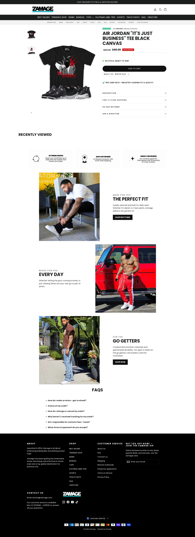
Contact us (103, 457)
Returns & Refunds (106, 465)
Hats (99, 22)
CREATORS (152, 17)
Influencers (121, 22)
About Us (101, 448)
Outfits (92, 22)
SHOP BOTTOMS (122, 217)
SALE (143, 17)
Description (109, 93)
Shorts (85, 22)
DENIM (71, 17)
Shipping (101, 461)
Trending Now (51, 22)
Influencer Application (107, 469)
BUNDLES (80, 17)
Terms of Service (105, 473)
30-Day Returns (111, 107)
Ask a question (111, 114)
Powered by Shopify (104, 529)
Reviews (112, 22)
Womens (131, 22)
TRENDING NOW (59, 17)
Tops (78, 22)
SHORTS (121, 17)
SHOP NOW (120, 362)
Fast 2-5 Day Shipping (115, 100)
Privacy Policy (103, 477)
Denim (61, 22)
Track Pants (69, 22)
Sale (105, 22)
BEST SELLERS (43, 17)
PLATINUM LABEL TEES (105, 17)
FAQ (99, 453)
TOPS (89, 17)
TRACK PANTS (133, 17)
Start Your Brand (142, 22)
